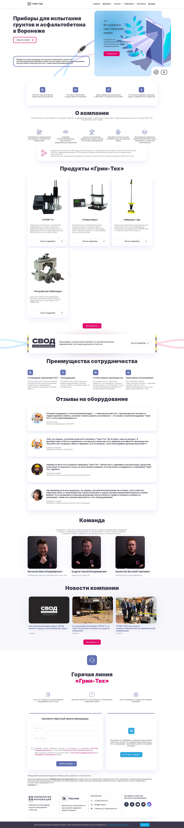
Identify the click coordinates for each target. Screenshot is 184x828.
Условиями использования (45, 755)
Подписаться (112, 54)
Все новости (91, 642)
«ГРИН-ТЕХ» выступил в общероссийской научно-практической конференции (135, 628)
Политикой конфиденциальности (84, 753)
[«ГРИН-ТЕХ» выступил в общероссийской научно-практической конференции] (136, 610)
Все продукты (91, 326)
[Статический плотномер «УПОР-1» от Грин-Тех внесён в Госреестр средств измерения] (92, 610)
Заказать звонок (23, 40)
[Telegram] (126, 804)
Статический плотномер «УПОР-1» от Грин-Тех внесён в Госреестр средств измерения (91, 628)
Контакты (141, 4)
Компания (128, 4)
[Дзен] (132, 804)
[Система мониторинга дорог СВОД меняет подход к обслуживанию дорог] (49, 610)
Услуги (117, 4)
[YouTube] (138, 804)
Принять (145, 825)
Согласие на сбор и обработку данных (77, 750)
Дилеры (151, 4)
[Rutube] (143, 804)
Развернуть (32, 785)
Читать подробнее (47, 241)
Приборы (106, 4)
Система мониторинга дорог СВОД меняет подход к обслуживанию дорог (48, 627)
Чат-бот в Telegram (131, 755)
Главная (96, 4)
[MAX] (149, 804)
